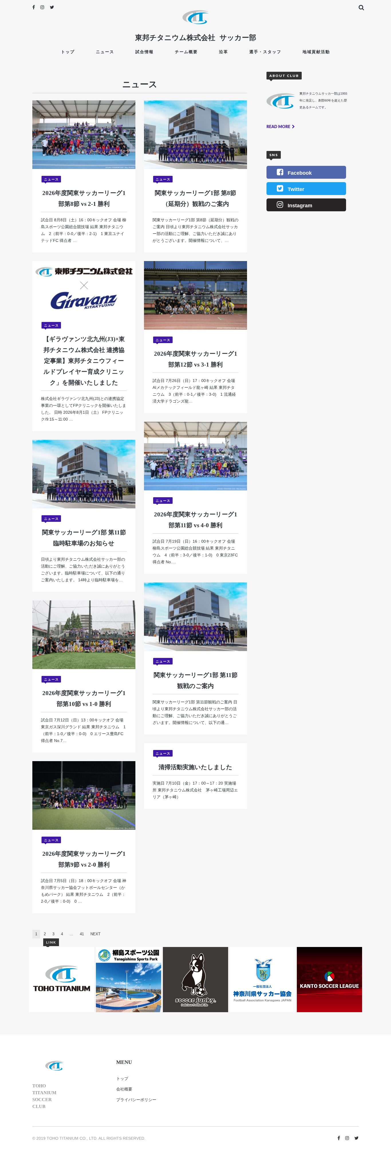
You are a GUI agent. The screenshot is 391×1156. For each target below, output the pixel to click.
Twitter (296, 189)
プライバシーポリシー (136, 1099)
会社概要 (124, 1089)
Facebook (300, 173)
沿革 (223, 51)
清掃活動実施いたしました (195, 767)
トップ (68, 51)
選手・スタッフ (265, 51)
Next (95, 934)
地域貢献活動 (316, 51)
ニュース (105, 51)
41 (82, 934)
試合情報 (144, 51)
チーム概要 (186, 51)
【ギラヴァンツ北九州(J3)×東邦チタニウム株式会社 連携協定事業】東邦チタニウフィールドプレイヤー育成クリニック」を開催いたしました (84, 361)
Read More (278, 126)
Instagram (300, 205)
